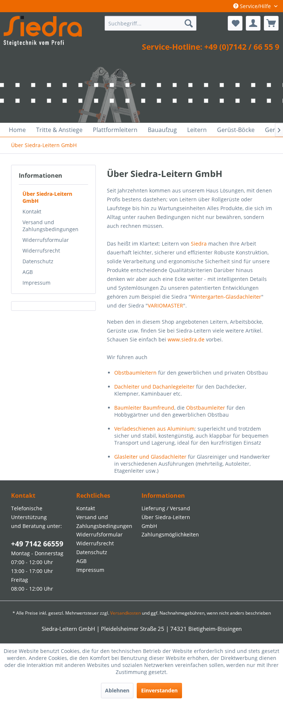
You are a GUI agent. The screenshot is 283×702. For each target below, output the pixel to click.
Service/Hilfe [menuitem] (255, 6)
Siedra (199, 243)
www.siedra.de (186, 339)
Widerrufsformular (45, 239)
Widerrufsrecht (41, 250)
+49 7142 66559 (37, 544)
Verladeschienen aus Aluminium (154, 428)
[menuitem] (151, 23)
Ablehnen (117, 690)
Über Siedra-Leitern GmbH (47, 197)
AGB (27, 271)
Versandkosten (125, 613)
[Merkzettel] (235, 23)
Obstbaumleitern (135, 372)
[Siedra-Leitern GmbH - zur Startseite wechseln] (43, 32)
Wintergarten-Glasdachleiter (226, 296)
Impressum (36, 282)
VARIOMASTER (165, 305)
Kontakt (31, 211)
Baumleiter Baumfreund (144, 407)
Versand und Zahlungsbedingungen (50, 226)
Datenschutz (37, 261)
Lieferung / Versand (166, 508)
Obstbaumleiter (205, 407)
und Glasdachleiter (150, 456)
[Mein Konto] (253, 23)
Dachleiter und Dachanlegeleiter (154, 386)
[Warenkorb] (271, 23)
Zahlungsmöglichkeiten (170, 534)
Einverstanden (159, 690)
